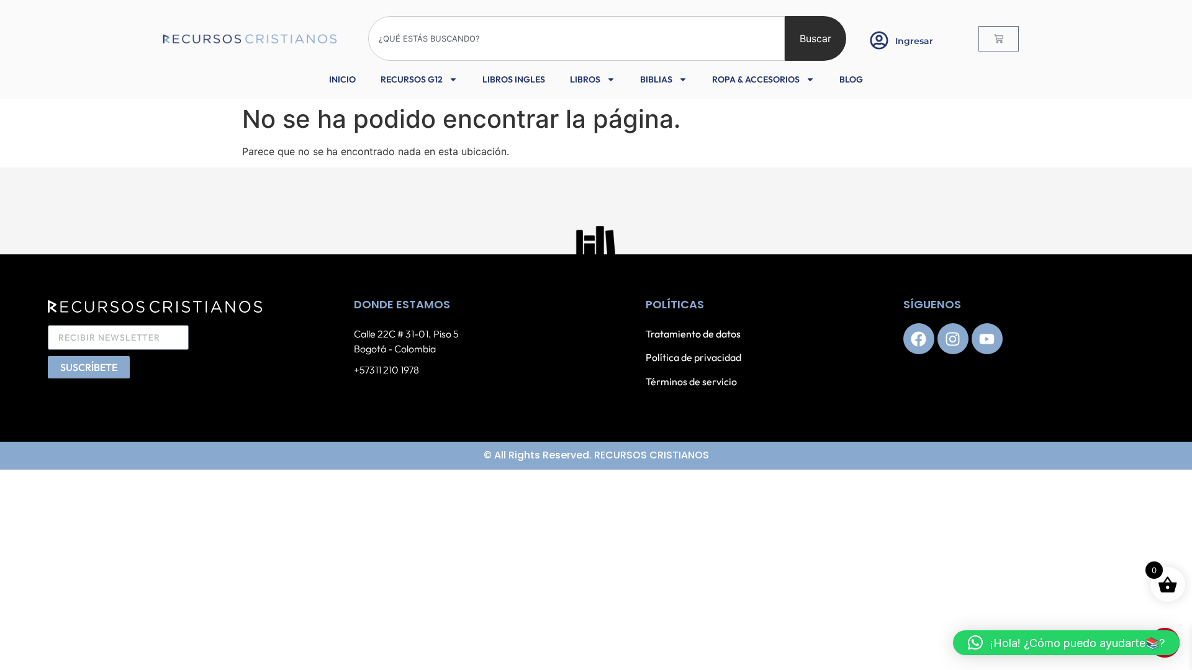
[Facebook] (918, 338)
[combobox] (576, 38)
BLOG (851, 79)
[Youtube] (987, 338)
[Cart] (998, 38)
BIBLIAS (656, 79)
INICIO (342, 79)
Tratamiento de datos (693, 334)
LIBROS (585, 79)
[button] (1066, 642)
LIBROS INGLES (513, 79)
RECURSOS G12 (412, 79)
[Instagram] (952, 338)
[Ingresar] (879, 40)
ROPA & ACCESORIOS (756, 79)
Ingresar (914, 41)
